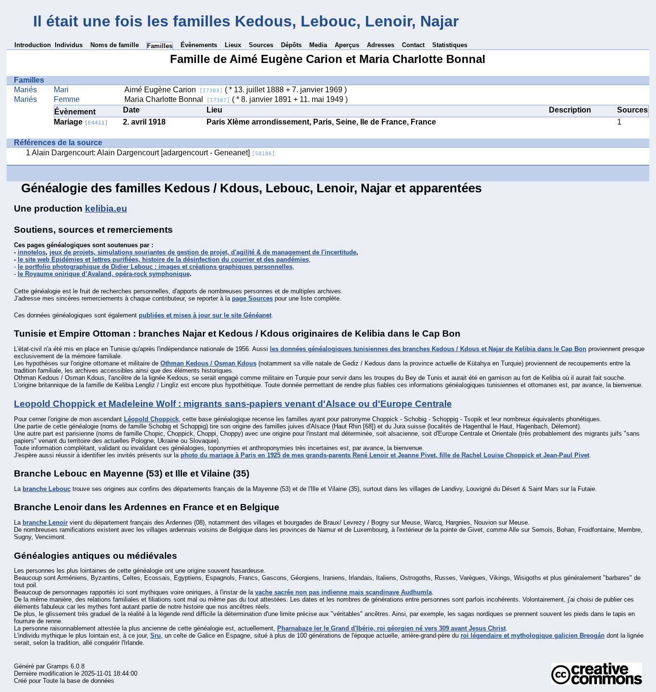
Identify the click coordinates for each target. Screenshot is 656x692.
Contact (413, 45)
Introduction (32, 45)
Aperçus (347, 45)
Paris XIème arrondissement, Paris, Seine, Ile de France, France (321, 122)
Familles (159, 46)
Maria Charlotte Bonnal (177, 99)
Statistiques (449, 45)
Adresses (380, 45)
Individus (69, 45)
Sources (261, 45)
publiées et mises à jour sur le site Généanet (205, 315)
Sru (155, 635)
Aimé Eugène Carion (173, 90)
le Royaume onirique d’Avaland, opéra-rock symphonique (104, 273)
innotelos (32, 252)
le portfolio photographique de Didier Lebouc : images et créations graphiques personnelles (155, 266)
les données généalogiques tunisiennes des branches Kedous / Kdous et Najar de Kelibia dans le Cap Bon (428, 348)
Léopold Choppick (151, 419)
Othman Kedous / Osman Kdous (208, 363)
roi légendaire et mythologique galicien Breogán (533, 635)
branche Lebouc (47, 488)
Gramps (58, 666)
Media (318, 45)
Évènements (199, 45)
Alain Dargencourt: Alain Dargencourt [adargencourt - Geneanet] (153, 153)
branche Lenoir (45, 522)
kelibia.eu (106, 208)
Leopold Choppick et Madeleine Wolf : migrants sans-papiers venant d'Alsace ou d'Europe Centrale (233, 404)
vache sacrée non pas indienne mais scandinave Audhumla (343, 592)
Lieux (233, 45)
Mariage (81, 122)
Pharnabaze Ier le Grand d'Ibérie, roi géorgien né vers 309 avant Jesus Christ (391, 628)
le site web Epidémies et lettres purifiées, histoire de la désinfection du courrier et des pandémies (163, 259)
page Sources (252, 298)
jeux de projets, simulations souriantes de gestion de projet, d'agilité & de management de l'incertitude (202, 252)
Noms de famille (114, 45)
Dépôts (291, 45)
